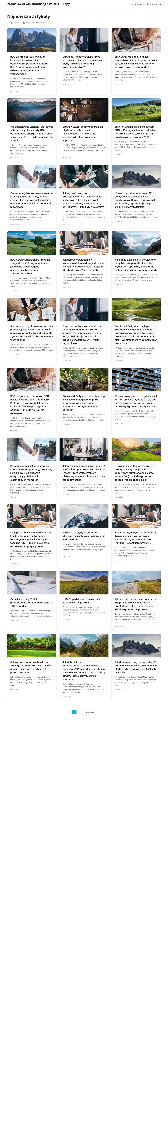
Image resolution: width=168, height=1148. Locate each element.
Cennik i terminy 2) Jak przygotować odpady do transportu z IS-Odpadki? (31, 603)
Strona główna (154, 4)
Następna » (89, 712)
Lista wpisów (138, 4)
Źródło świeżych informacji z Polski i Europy (38, 4)
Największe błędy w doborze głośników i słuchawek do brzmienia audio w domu (83, 536)
